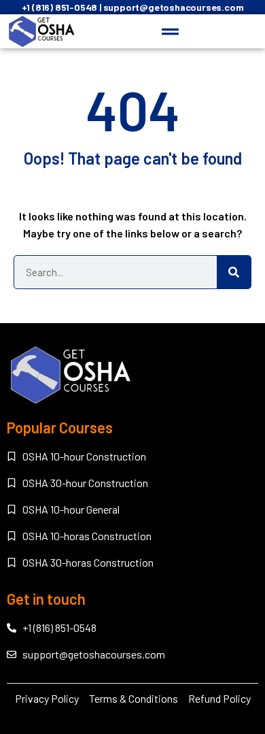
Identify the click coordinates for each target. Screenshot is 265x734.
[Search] (234, 272)
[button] (170, 31)
